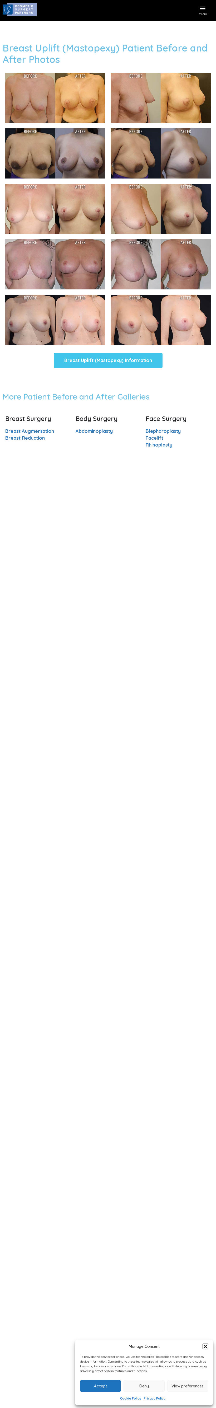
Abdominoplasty (94, 431)
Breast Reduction (25, 438)
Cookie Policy (130, 1398)
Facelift (154, 438)
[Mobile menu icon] (203, 7)
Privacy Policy (154, 1398)
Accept (100, 1385)
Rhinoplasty (159, 445)
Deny (144, 1385)
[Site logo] (20, 10)
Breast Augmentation (29, 431)
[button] (205, 1346)
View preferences (187, 1385)
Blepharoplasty (163, 431)
